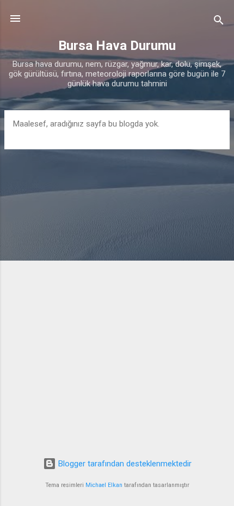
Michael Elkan (103, 485)
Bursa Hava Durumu (117, 45)
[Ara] (218, 22)
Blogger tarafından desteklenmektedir (124, 464)
